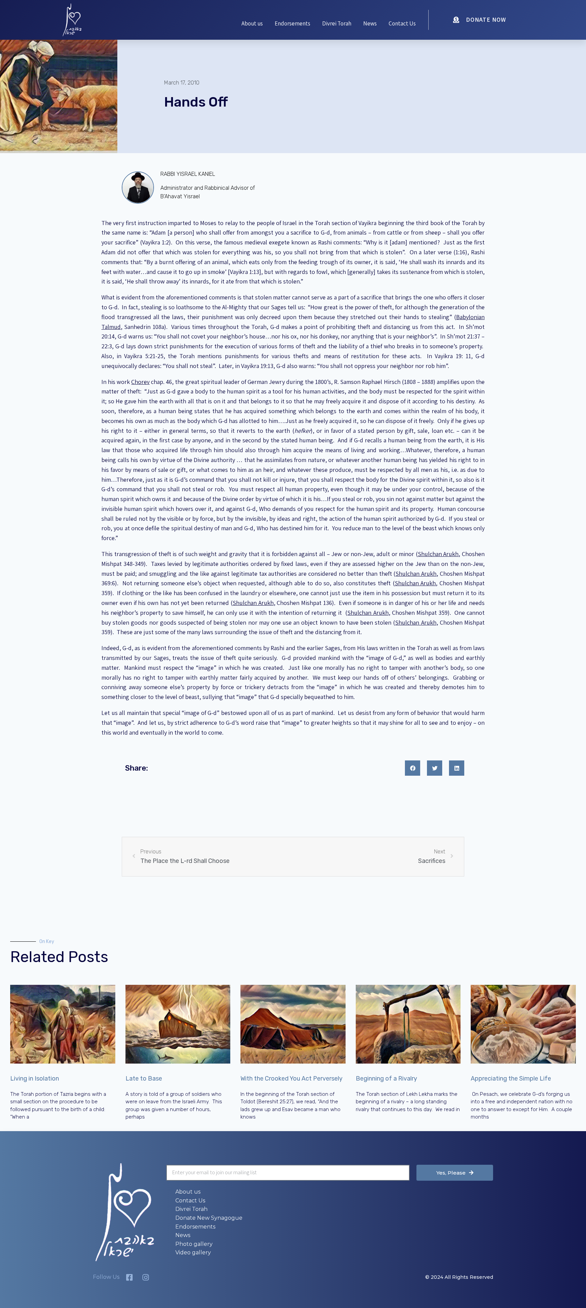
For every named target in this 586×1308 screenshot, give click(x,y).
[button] (412, 768)
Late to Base (143, 1078)
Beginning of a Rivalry (386, 1078)
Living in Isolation (34, 1078)
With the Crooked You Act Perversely (291, 1078)
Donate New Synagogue (208, 1218)
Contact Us (402, 23)
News (370, 23)
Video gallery (193, 1252)
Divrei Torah (336, 23)
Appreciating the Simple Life (511, 1078)
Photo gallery (194, 1244)
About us (252, 23)
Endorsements (292, 23)
